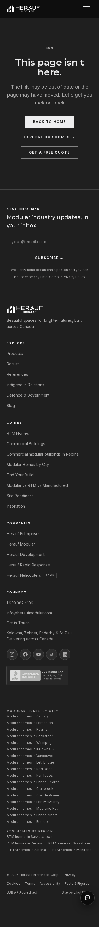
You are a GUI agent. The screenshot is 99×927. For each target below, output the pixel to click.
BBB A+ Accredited (22, 892)
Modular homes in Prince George (33, 782)
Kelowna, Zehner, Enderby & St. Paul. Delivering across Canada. (40, 636)
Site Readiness (20, 495)
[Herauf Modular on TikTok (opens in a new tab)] (51, 654)
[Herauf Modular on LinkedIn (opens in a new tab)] (64, 654)
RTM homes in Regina (24, 843)
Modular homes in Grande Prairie (33, 795)
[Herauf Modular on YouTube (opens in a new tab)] (38, 654)
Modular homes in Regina (27, 729)
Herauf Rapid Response (28, 565)
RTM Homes (18, 433)
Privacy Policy (74, 277)
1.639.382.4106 (20, 603)
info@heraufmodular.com (29, 613)
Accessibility (50, 883)
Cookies (13, 883)
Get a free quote (49, 152)
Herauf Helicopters (30, 575)
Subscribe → (49, 258)
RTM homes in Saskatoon (69, 843)
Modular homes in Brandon (28, 821)
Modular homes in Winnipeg (29, 743)
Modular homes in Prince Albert (32, 815)
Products (15, 353)
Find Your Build (20, 475)
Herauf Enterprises (23, 533)
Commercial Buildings (26, 443)
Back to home (49, 122)
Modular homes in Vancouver (30, 756)
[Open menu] (86, 9)
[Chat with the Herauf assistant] (87, 898)
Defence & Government (28, 395)
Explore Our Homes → (49, 137)
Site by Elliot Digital (77, 892)
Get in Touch (18, 622)
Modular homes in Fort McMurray (33, 802)
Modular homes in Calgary (28, 716)
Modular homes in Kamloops (30, 775)
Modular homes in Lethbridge (30, 762)
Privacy (70, 875)
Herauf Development (26, 554)
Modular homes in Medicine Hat (32, 808)
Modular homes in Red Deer (29, 769)
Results (13, 363)
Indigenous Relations (25, 384)
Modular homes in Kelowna (28, 749)
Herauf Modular (21, 544)
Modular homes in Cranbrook (30, 789)
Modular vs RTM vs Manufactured (37, 485)
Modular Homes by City (28, 464)
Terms (30, 883)
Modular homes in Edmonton (30, 723)
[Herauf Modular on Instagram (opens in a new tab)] (12, 654)
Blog (11, 405)
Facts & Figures (77, 883)
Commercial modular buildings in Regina (43, 454)
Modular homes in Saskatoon (30, 736)
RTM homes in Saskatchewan (30, 837)
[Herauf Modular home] (23, 8)
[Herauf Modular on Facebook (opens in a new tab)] (25, 654)
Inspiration (16, 506)
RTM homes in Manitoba (72, 850)
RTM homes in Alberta (28, 850)
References (17, 374)
